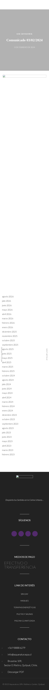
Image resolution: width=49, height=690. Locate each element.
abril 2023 (6, 445)
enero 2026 (7, 327)
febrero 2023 (8, 454)
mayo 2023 (7, 441)
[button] (24, 25)
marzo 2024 (7, 401)
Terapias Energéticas (25, 607)
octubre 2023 (8, 419)
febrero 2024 (8, 406)
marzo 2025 (7, 366)
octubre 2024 (8, 375)
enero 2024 (7, 410)
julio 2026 (6, 300)
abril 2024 (6, 397)
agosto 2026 (8, 296)
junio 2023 (7, 436)
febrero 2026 (8, 322)
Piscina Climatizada (24, 621)
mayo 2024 (7, 393)
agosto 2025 (8, 349)
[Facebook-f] (14, 533)
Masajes (24, 601)
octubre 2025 (8, 340)
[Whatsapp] (35, 533)
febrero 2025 (8, 371)
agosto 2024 (8, 380)
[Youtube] (21, 533)
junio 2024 (7, 388)
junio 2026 (7, 305)
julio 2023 (6, 432)
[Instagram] (28, 533)
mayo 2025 (7, 358)
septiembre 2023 (10, 423)
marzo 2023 (7, 450)
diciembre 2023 (9, 415)
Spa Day (24, 594)
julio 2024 (6, 384)
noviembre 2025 (9, 336)
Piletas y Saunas (24, 614)
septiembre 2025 (10, 344)
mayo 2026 (7, 309)
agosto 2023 (8, 428)
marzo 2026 (7, 318)
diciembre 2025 (9, 331)
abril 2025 (6, 362)
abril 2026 (6, 314)
